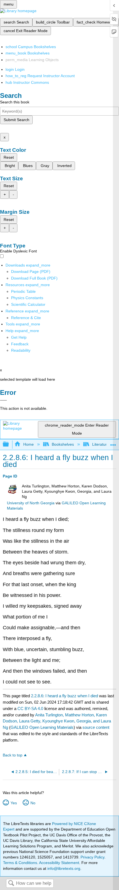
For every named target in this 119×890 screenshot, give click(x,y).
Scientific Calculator (28, 304)
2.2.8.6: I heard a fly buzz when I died (64, 695)
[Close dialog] (3, 400)
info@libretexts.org (63, 868)
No (32, 803)
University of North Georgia (31, 503)
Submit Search (16, 120)
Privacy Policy (92, 857)
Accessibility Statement (59, 862)
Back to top (12, 755)
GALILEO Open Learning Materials (42, 727)
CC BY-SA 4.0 (30, 708)
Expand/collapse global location (113, 442)
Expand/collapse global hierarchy (9, 444)
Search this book (14, 102)
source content (95, 727)
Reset (9, 157)
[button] (20, 344)
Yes (14, 803)
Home (28, 444)
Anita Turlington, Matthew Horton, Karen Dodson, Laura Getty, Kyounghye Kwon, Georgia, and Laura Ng (57, 721)
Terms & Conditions (20, 862)
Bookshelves (63, 444)
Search (11, 883)
